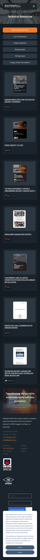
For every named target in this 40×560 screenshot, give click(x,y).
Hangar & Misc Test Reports (20, 62)
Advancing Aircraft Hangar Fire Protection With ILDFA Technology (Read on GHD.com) (19, 373)
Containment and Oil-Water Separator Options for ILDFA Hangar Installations (20, 280)
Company (6, 446)
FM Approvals (20, 56)
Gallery (23, 451)
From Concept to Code (14, 145)
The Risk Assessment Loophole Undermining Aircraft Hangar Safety (20, 189)
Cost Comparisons (20, 36)
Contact (5, 454)
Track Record (7, 451)
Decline (20, 552)
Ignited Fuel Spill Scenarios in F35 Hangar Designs (18, 326)
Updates (24, 449)
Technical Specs (8, 449)
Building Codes (20, 49)
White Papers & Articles (20, 30)
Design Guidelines (20, 43)
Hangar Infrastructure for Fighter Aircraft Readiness (20, 100)
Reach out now (20, 407)
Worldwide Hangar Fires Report (18, 234)
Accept (20, 547)
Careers (24, 446)
